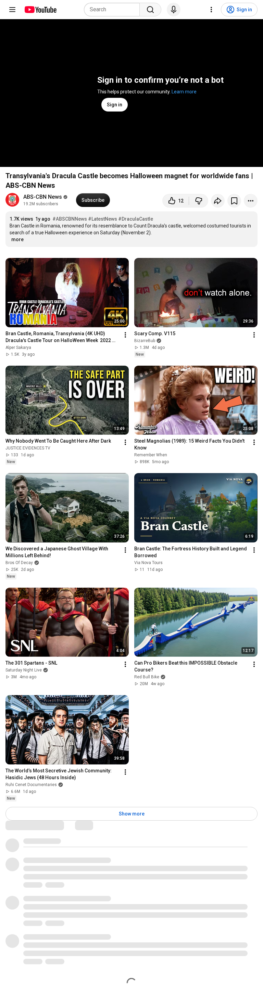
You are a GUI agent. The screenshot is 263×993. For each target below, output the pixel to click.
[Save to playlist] (234, 201)
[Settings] (211, 9)
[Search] (150, 9)
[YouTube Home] (40, 9)
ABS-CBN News (42, 197)
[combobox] (114, 9)
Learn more (184, 91)
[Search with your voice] (173, 9)
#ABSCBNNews (69, 219)
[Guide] (12, 9)
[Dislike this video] (198, 201)
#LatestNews (102, 219)
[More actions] (251, 201)
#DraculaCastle (135, 219)
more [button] (17, 239)
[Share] (218, 201)
